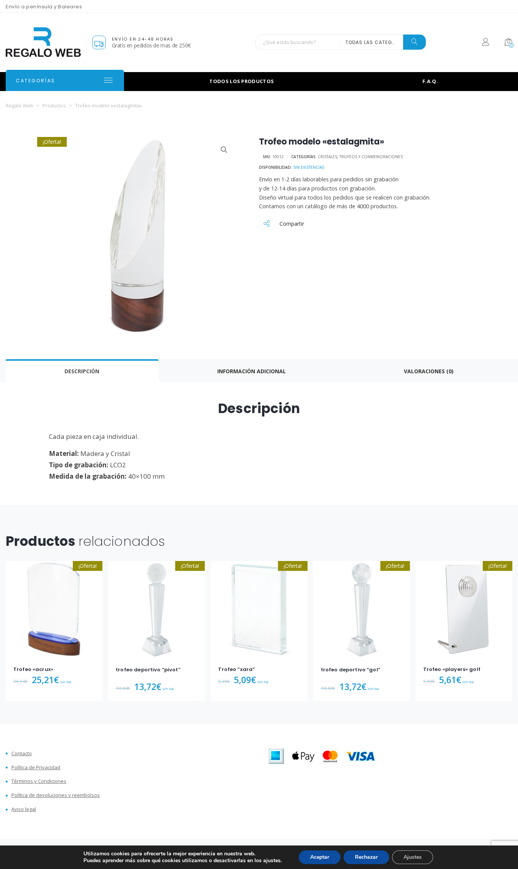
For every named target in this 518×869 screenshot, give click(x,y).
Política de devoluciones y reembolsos (55, 795)
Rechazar (366, 857)
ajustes (272, 860)
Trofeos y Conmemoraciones (371, 156)
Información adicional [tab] (251, 371)
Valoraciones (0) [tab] (429, 371)
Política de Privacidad (35, 767)
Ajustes (412, 857)
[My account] (485, 43)
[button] (224, 150)
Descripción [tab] (81, 371)
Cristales (327, 156)
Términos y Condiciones (38, 781)
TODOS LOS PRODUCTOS (241, 81)
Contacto (21, 753)
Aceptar (319, 857)
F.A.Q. (430, 81)
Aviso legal (23, 809)
